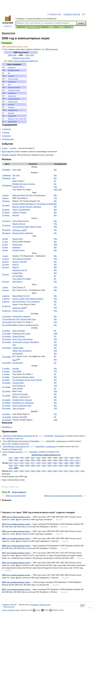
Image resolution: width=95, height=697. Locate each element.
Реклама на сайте (44, 604)
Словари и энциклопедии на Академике (36, 18)
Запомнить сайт (55, 14)
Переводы (44, 27)
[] (26, 229)
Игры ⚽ (68, 27)
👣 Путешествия (9, 606)
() (51, 49)
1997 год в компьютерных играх (16, 589)
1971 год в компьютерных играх (16, 553)
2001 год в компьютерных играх (16, 531)
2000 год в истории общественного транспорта (63, 496)
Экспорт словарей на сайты (10, 610)
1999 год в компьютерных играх (16, 517)
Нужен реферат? (19, 492)
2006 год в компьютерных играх (16, 582)
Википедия (21, 27)
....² (21, 296)
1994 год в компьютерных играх (16, 538)
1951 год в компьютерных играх (16, 563)
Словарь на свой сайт (72, 14)
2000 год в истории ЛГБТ (16, 496)
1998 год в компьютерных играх (16, 546)
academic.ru (8, 26)
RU (83, 14)
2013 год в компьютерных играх (16, 524)
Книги (56, 27)
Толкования (33, 27)
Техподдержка (34, 604)
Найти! (81, 23)
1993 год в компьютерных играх (16, 575)
